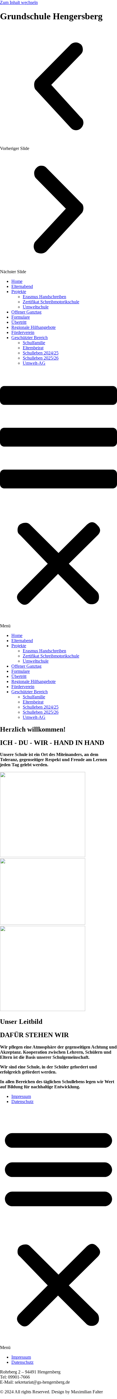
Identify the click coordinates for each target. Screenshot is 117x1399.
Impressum (21, 1096)
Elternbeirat (33, 347)
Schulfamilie (34, 342)
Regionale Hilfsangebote (33, 327)
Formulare (20, 317)
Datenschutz (22, 1101)
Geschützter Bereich (29, 337)
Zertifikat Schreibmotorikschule (51, 301)
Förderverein (22, 332)
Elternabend (22, 286)
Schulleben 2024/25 (40, 352)
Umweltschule (36, 306)
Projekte (18, 291)
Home (16, 281)
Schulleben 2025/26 (40, 358)
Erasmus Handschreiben (44, 296)
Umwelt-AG (34, 363)
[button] (58, 89)
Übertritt (18, 322)
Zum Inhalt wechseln (19, 2)
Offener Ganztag (26, 312)
